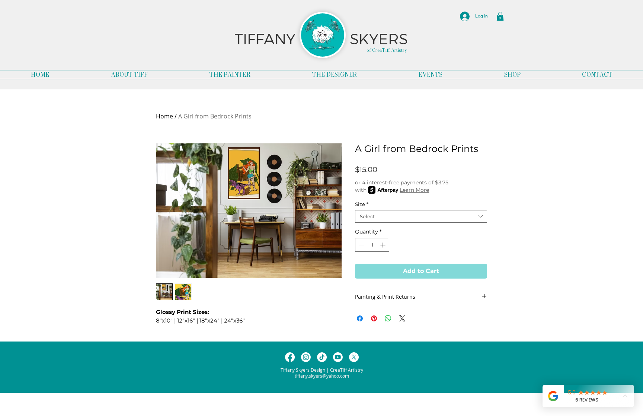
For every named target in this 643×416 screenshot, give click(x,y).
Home (164, 116)
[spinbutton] (372, 244)
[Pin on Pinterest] (374, 318)
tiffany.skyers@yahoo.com (322, 376)
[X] (354, 357)
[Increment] (383, 244)
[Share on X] (402, 318)
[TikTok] (322, 357)
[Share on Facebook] (359, 318)
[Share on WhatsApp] (388, 318)
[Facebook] (290, 357)
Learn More (414, 190)
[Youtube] (338, 357)
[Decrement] (360, 244)
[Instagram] (306, 357)
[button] (500, 16)
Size (361, 204)
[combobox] (421, 216)
